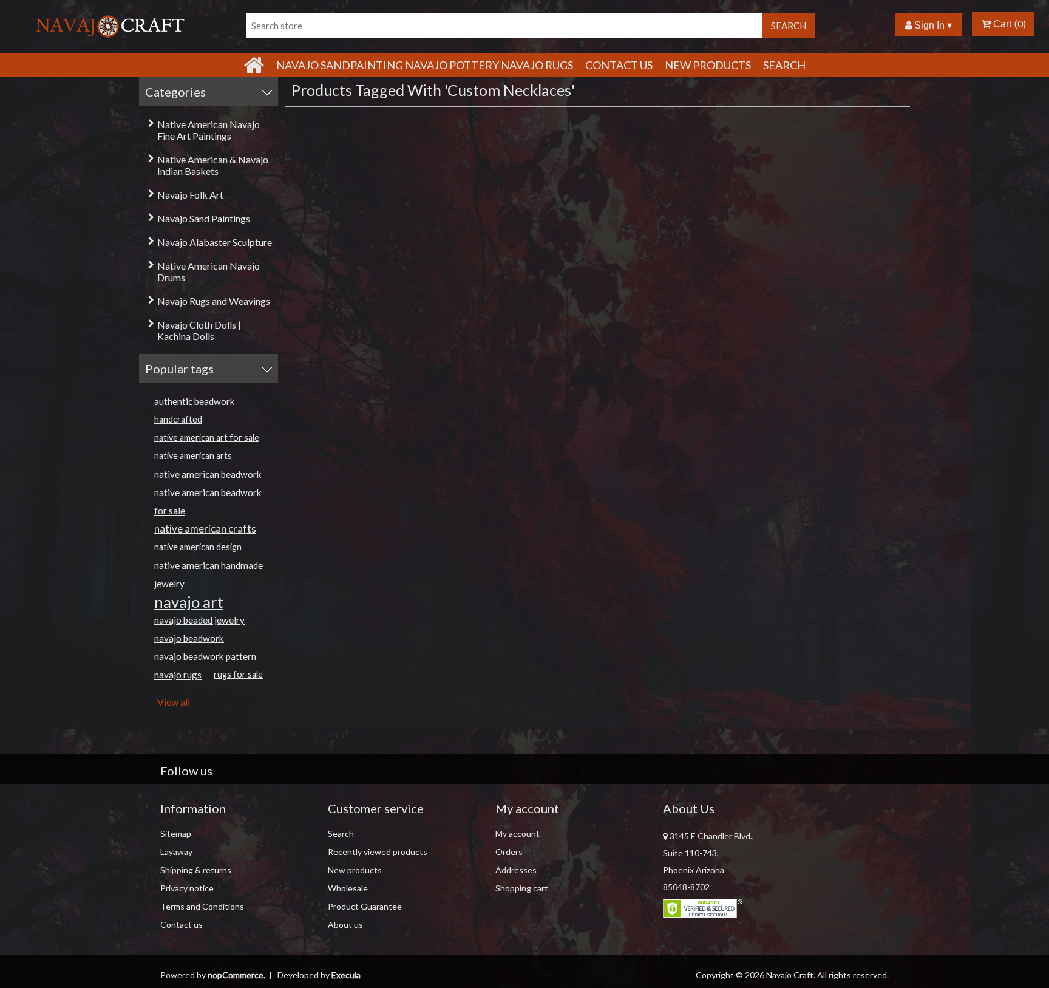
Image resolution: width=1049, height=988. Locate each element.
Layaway (176, 852)
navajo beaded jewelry (199, 620)
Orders (509, 852)
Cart (1001, 24)
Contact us (181, 924)
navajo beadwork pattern (205, 656)
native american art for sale (206, 437)
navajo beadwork (189, 638)
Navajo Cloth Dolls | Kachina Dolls (199, 330)
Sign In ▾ (932, 25)
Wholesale (348, 888)
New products (708, 65)
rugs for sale (238, 674)
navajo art (188, 602)
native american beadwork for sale (208, 501)
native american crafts (205, 528)
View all (173, 701)
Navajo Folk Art (190, 194)
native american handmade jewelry (208, 574)
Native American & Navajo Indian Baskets (212, 165)
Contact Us (619, 65)
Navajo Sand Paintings (203, 218)
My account (517, 833)
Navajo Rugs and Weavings (213, 301)
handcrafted (178, 419)
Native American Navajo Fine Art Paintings (208, 129)
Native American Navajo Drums (208, 271)
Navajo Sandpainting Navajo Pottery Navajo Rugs (424, 65)
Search (784, 65)
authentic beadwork (194, 401)
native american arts (193, 456)
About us (345, 924)
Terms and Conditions (202, 906)
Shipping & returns (195, 870)
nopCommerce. (236, 975)
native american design (198, 547)
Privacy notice (187, 888)
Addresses (516, 870)
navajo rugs (178, 674)
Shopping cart (521, 888)
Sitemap (175, 833)
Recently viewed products (377, 852)
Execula (346, 975)
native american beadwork (208, 474)
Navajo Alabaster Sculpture (214, 242)
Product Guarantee (365, 906)
